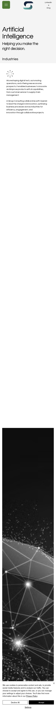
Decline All (15, 702)
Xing (48, 8)
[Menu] (6, 5)
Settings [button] (28, 707)
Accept (41, 702)
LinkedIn (48, 2)
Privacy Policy (32, 696)
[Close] (52, 685)
